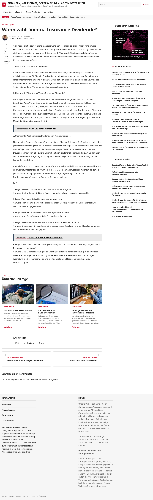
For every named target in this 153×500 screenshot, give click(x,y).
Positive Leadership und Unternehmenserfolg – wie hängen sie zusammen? (127, 209)
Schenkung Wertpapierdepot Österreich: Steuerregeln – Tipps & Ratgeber (128, 99)
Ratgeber (52, 17)
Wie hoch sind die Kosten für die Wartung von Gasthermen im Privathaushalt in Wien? (130, 141)
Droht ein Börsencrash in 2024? (18, 310)
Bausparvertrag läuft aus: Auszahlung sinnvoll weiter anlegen (127, 180)
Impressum (7, 415)
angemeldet (16, 379)
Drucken (6, 62)
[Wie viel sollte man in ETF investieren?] (52, 294)
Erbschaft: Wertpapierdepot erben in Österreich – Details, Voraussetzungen (127, 120)
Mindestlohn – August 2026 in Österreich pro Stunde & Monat (130, 73)
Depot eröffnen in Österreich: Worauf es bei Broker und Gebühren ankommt (130, 106)
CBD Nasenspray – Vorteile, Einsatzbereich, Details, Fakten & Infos (129, 85)
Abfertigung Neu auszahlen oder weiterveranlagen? (125, 173)
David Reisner (17, 39)
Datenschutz (8, 420)
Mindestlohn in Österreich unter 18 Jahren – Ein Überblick (130, 148)
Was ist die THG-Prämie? (122, 216)
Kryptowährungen (77, 17)
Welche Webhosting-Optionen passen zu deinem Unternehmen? (128, 187)
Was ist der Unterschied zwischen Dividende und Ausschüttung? (130, 127)
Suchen (146, 4)
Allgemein (19, 12)
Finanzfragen (16, 17)
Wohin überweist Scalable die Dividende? (129, 79)
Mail (6, 52)
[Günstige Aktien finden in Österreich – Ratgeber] (86, 294)
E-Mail (17, 343)
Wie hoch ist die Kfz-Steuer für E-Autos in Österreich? (129, 194)
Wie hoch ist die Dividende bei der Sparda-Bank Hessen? (129, 134)
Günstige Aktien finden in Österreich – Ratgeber (83, 311)
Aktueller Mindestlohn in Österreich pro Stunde (128, 113)
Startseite (7, 12)
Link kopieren (29, 343)
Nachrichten (48, 12)
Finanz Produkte (33, 12)
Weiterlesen (8, 327)
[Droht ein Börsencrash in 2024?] (18, 294)
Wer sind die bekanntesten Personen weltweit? (127, 92)
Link (6, 57)
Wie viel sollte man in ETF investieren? (46, 311)
